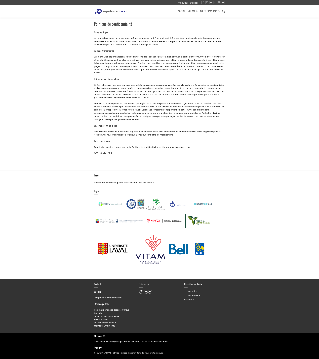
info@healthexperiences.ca (108, 297)
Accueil (182, 11)
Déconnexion (193, 295)
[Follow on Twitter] (211, 2)
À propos (192, 11)
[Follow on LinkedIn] (219, 2)
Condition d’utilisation (104, 341)
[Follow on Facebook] (203, 2)
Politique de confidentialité (127, 341)
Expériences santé (209, 11)
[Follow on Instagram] (207, 2)
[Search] (223, 11)
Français (182, 2)
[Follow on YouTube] (223, 2)
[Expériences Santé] (113, 11)
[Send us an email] (215, 2)
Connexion (192, 291)
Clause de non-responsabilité (154, 341)
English (194, 2)
